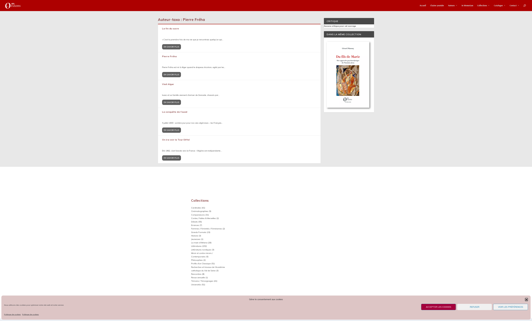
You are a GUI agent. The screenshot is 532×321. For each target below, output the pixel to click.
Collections (482, 5)
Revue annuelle (198, 277)
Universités (196, 284)
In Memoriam (467, 5)
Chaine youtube (437, 5)
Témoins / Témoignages (202, 281)
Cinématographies (199, 211)
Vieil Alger (168, 84)
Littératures (196, 246)
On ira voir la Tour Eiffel (176, 139)
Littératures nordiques (201, 249)
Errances (195, 225)
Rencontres (196, 274)
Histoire (194, 235)
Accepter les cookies (438, 307)
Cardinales (196, 208)
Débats (194, 222)
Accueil (423, 5)
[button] (526, 299)
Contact (513, 5)
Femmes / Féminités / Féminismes (206, 228)
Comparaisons (198, 215)
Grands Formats (198, 232)
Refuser (474, 307)
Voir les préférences (510, 307)
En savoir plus (171, 47)
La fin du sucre (170, 28)
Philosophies (197, 260)
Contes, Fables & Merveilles (203, 218)
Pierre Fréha (169, 56)
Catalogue (498, 5)
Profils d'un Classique (201, 263)
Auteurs (451, 5)
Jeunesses (195, 239)
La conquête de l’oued (174, 111)
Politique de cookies (12, 314)
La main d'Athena (199, 242)
